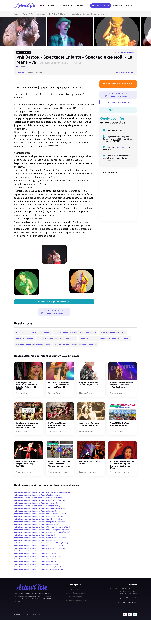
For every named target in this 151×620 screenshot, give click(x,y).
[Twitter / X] (135, 614)
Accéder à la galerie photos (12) (55, 302)
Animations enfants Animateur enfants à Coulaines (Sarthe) (38, 503)
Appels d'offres (67, 5)
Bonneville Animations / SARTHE (90, 462)
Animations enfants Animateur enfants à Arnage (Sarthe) (37, 551)
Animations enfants (38, 14)
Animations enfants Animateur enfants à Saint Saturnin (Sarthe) (40, 513)
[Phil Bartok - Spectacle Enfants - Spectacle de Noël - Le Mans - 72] (54, 254)
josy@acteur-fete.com (128, 602)
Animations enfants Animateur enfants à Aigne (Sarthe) (36, 524)
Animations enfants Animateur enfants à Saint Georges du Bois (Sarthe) (43, 529)
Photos (30, 72)
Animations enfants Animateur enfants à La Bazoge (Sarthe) (38, 545)
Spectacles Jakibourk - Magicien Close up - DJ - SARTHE (27, 463)
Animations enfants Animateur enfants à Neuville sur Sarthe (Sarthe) (41, 537)
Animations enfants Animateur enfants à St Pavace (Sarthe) (38, 498)
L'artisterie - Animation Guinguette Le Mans (90, 424)
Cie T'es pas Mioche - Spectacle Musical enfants (57, 425)
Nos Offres (75, 589)
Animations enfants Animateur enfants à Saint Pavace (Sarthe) (39, 500)
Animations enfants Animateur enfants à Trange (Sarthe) (37, 506)
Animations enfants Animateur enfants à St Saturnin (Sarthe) (38, 516)
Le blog (80, 5)
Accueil (16, 14)
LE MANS (52, 14)
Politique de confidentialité (75, 600)
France (25, 14)
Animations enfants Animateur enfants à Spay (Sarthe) (36, 559)
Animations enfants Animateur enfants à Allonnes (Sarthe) (37, 511)
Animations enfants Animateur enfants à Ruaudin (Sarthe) (37, 567)
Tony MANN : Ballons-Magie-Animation (120, 424)
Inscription (130, 5)
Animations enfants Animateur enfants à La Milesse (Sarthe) (38, 519)
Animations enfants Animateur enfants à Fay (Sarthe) (35, 535)
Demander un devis (102, 5)
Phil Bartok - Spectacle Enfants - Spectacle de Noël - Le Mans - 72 (58, 384)
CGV (75, 604)
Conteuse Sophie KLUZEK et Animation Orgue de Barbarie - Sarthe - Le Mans (122, 464)
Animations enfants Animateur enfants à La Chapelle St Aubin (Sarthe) (42, 492)
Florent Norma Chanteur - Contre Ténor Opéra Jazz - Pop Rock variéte (122, 384)
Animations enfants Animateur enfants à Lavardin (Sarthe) (37, 553)
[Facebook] (130, 614)
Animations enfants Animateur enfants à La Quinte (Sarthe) (38, 556)
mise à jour (120, 147)
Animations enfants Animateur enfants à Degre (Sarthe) (36, 540)
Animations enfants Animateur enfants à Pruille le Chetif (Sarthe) (40, 508)
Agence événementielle (75, 593)
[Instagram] (125, 614)
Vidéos (39, 72)
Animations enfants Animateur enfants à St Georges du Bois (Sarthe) (42, 532)
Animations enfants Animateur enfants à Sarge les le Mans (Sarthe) (41, 521)
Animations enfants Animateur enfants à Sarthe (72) (35, 561)
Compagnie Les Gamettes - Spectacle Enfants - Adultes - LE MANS (26, 385)
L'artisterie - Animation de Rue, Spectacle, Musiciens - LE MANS (27, 425)
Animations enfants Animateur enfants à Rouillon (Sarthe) (37, 495)
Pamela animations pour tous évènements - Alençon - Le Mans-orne (59, 463)
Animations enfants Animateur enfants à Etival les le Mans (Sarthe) (41, 543)
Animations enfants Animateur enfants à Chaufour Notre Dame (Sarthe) (43, 527)
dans (33, 332)
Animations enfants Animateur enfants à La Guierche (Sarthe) (39, 569)
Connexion (117, 5)
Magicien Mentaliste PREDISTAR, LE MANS (88, 383)
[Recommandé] (122, 411)
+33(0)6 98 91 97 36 (129, 598)
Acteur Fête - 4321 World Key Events (33, 615)
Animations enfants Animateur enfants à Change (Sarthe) (37, 564)
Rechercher (53, 5)
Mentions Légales (76, 596)
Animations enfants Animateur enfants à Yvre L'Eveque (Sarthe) (39, 548)
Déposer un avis (119, 110)
